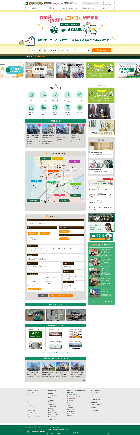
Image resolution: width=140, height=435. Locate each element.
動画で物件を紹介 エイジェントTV (75, 341)
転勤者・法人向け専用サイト (55, 329)
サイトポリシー (111, 424)
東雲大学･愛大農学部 (55, 113)
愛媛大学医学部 (43, 113)
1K (35, 248)
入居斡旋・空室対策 (72, 394)
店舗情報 (51, 419)
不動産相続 (70, 407)
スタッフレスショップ (96, 399)
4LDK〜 (49, 251)
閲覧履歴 (111, 4)
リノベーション (43, 100)
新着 (67, 287)
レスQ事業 (51, 410)
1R (30, 248)
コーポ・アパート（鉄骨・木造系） (74, 276)
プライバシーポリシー (100, 424)
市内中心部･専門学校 (68, 113)
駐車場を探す (52, 8)
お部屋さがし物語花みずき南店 (105, 259)
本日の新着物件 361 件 (39, 56)
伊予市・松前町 (33, 239)
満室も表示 (68, 285)
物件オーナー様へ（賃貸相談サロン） (77, 390)
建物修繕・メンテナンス (73, 403)
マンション (68, 274)
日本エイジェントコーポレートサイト (35, 390)
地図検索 (28, 399)
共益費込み (33, 270)
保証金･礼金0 (55, 100)
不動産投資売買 (71, 398)
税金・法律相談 (71, 409)
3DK (77, 248)
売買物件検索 (52, 390)
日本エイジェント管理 (71, 289)
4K (36, 251)
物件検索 (28, 394)
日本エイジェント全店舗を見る (101, 301)
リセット (43, 295)
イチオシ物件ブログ (31, 405)
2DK (59, 248)
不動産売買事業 (52, 406)
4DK (42, 251)
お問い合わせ (29, 403)
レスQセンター (30, 412)
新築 (31, 100)
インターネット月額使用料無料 (52, 278)
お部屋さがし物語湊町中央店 (105, 250)
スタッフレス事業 (53, 412)
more (83, 380)
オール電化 (48, 281)
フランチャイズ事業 (53, 414)
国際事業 (51, 408)
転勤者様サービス (94, 394)
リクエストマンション (31, 407)
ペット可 (80, 100)
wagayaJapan (94, 402)
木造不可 (31, 286)
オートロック (32, 281)
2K (53, 248)
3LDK (30, 251)
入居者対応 (70, 400)
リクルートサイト (95, 410)
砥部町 (31, 238)
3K (71, 248)
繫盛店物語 (93, 407)
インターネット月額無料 (67, 100)
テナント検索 (29, 396)
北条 (30, 241)
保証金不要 (32, 277)
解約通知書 (29, 414)
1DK (41, 248)
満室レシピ (70, 415)
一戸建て (68, 278)
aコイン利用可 (79, 112)
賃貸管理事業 (52, 404)
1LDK (47, 248)
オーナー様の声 (71, 411)
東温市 (31, 236)
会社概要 (51, 393)
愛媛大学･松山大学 (31, 113)
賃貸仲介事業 (52, 402)
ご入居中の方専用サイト (35, 341)
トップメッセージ (53, 395)
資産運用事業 (52, 417)
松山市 (31, 230)
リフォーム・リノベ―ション (74, 396)
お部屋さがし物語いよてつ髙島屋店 (105, 279)
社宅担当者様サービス (95, 392)
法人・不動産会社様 (95, 390)
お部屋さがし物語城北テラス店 (105, 269)
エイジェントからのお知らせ (33, 417)
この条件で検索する (62, 295)
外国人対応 (70, 405)
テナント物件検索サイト (75, 329)
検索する (102, 50)
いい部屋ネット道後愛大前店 (105, 290)
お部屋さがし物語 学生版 (35, 329)
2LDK (65, 248)
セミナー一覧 (71, 413)
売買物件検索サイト (55, 341)
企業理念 (51, 397)
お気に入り (104, 3)
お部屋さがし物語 (30, 392)
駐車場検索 (29, 401)
